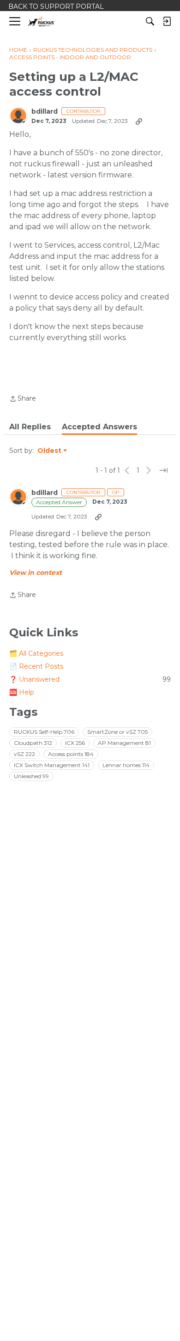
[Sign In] (166, 21)
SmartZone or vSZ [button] (117, 731)
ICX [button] (75, 742)
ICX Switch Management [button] (52, 765)
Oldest (49, 451)
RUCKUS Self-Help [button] (44, 731)
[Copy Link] (138, 121)
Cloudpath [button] (33, 742)
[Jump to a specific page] (163, 470)
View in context (35, 572)
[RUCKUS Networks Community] (41, 21)
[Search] (150, 21)
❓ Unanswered (90, 679)
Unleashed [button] (31, 776)
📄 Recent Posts (36, 666)
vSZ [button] (24, 753)
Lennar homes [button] (126, 765)
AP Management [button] (124, 742)
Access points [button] (71, 753)
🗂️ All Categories (36, 653)
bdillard (44, 112)
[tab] (30, 427)
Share (22, 399)
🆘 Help (21, 692)
